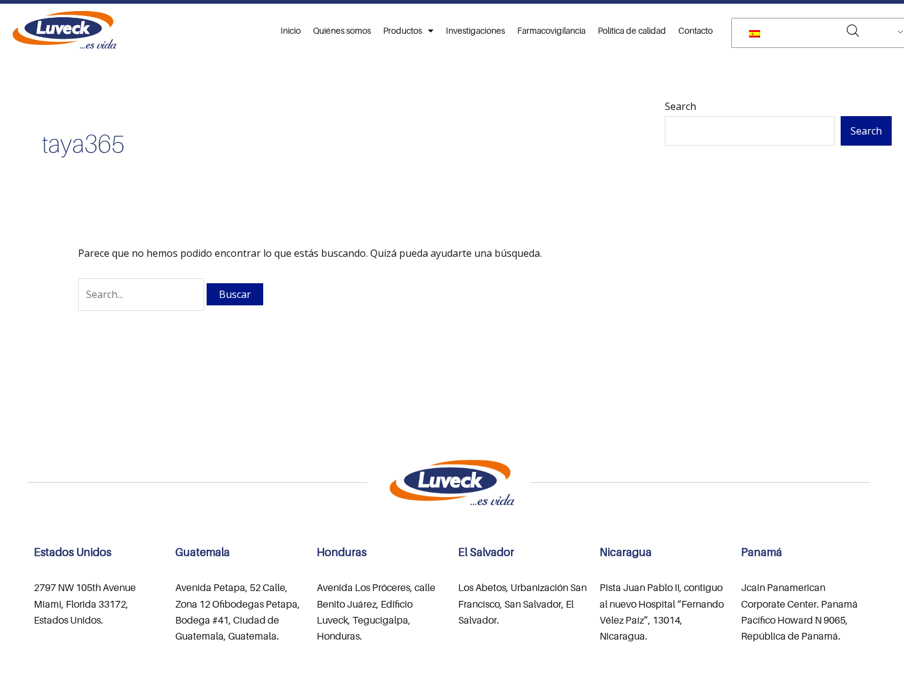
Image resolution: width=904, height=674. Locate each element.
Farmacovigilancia (551, 30)
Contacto (695, 30)
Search (680, 106)
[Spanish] (821, 33)
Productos (402, 30)
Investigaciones (475, 30)
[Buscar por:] (142, 294)
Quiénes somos (342, 30)
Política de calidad (632, 30)
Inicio (290, 30)
